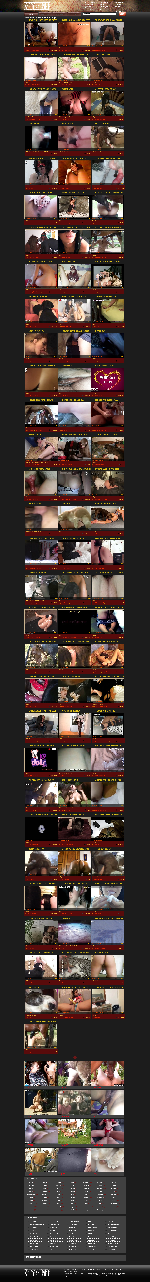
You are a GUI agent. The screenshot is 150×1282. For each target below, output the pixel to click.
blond (87, 1200)
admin (32, 1182)
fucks (63, 430)
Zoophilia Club (73, 1246)
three (99, 914)
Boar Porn (71, 1237)
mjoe (74, 1207)
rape (32, 1200)
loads (101, 119)
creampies (35, 119)
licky (46, 1185)
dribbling (64, 706)
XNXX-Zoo (90, 1234)
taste (33, 499)
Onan (108, 1234)
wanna (87, 1185)
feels (74, 1210)
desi (63, 983)
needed (104, 534)
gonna (33, 534)
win (32, 810)
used (34, 1052)
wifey (74, 1185)
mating (103, 810)
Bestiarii (71, 1227)
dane (60, 1210)
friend (74, 1191)
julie (60, 1194)
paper (33, 914)
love (63, 464)
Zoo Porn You (111, 1246)
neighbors (101, 1197)
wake (101, 1200)
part (63, 50)
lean (70, 499)
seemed (104, 50)
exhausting (98, 534)
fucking (101, 1188)
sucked (66, 844)
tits (71, 706)
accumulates (35, 257)
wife (60, 1200)
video (65, 50)
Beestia (87, 8)
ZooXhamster (111, 1231)
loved (29, 499)
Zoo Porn (109, 1221)
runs (38, 395)
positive (71, 326)
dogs (32, 1191)
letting (70, 464)
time (33, 775)
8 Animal (90, 1224)
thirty (29, 50)
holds (63, 326)
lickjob (97, 430)
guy (70, 983)
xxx (96, 326)
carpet (99, 292)
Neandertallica (73, 1221)
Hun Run (71, 1234)
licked (30, 948)
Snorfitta (90, 1231)
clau (87, 1194)
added (32, 1185)
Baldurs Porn (91, 1227)
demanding (98, 672)
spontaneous (87, 1207)
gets (37, 464)
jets (71, 603)
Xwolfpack (88, 6)
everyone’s (70, 223)
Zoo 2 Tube (110, 1240)
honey (46, 1203)
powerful (97, 775)
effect (67, 326)
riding (74, 1188)
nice (46, 1207)
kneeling (35, 292)
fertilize (107, 672)
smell (68, 257)
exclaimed (31, 637)
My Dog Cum (111, 1227)
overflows (34, 395)
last (63, 844)
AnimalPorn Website (118, 5)
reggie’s (37, 430)
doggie (60, 1182)
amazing (87, 1182)
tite (46, 1210)
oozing (67, 775)
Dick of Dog (110, 1237)
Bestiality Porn (90, 10)
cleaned (71, 844)
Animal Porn (104, 6)
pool (40, 292)
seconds (36, 50)
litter (115, 1185)
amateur (100, 706)
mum (46, 1197)
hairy (88, 1210)
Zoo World (110, 1249)
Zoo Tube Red (90, 2)
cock (37, 983)
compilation (32, 1194)
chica (34, 464)
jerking (97, 948)
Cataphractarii (90, 4)
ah (29, 810)
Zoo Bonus (104, 10)
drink (63, 810)
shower (64, 119)
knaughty (115, 1203)
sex (96, 84)
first (74, 1200)
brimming (31, 568)
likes (100, 603)
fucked (115, 1194)
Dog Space (91, 1237)
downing (64, 223)
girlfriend (101, 1182)
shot (102, 326)
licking (36, 637)
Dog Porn (51, 1243)
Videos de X (52, 1246)
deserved (97, 395)
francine (97, 1017)
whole (115, 1182)
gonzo (30, 154)
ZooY (50, 1249)
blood (66, 1017)
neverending (105, 741)
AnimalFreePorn (54, 1237)
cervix (38, 84)
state (96, 810)
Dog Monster (72, 1240)
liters (63, 568)
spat (100, 741)
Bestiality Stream (112, 1243)
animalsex (71, 50)
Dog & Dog (72, 1224)
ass (60, 1203)
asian (96, 154)
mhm (32, 1197)
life (36, 741)
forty (32, 50)
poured (71, 1017)
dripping (38, 154)
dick (70, 775)
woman (70, 361)
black (66, 464)
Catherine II (104, 2)
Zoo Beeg (71, 1243)
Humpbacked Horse (113, 1224)
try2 (73, 1203)
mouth (100, 464)
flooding (64, 603)
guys (30, 603)
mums (32, 1188)
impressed (31, 430)
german (46, 1194)
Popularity (59, 14)
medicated (98, 499)
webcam (115, 1210)
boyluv (104, 430)
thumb (30, 983)
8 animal (37, 6)
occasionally (65, 499)
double (34, 603)
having (115, 1188)
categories (45, 14)
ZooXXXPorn (118, 2)
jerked (97, 741)
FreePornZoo (119, 11)
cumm (87, 1188)
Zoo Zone (117, 10)
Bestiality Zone (53, 1240)
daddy (60, 1185)
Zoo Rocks (118, 8)
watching (101, 1194)
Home (31, 14)
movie (63, 188)
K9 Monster (72, 1231)
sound (101, 257)
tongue (30, 1052)
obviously (64, 257)
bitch (96, 603)
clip (101, 1191)
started (33, 672)
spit (101, 1017)
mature (88, 1197)
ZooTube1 (90, 1240)
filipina (30, 464)
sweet (101, 1207)
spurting (34, 706)
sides (38, 706)
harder (30, 741)
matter (30, 775)
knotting (101, 1210)
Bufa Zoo (90, 1243)
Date (74, 14)
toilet (29, 914)
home (115, 1207)
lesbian (97, 188)
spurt (101, 775)
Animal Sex (104, 4)
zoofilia (33, 361)
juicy (66, 84)
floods (40, 119)
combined (73, 637)
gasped (67, 879)
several (97, 119)
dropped (30, 223)
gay (30, 326)
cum (99, 84)
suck (87, 1203)
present (74, 499)
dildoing (33, 1203)
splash (71, 672)
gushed (64, 672)
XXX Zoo (90, 1249)
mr (101, 1203)
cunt (71, 914)
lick (60, 1191)
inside (66, 395)
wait (30, 188)
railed (74, 1197)
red (36, 914)
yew (34, 810)
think (105, 499)
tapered (34, 84)
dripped (64, 914)
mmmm (32, 1210)
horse (69, 84)
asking (40, 568)
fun (115, 1191)
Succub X (71, 1249)
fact (102, 499)
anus (37, 672)
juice (68, 914)
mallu (66, 983)
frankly (97, 637)
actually (31, 292)
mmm (46, 1182)
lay (103, 292)
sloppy (97, 257)
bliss (99, 810)
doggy (30, 84)
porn (63, 84)
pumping (67, 637)
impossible (98, 50)
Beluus (89, 1221)
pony (60, 1197)
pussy (66, 361)
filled (33, 879)
